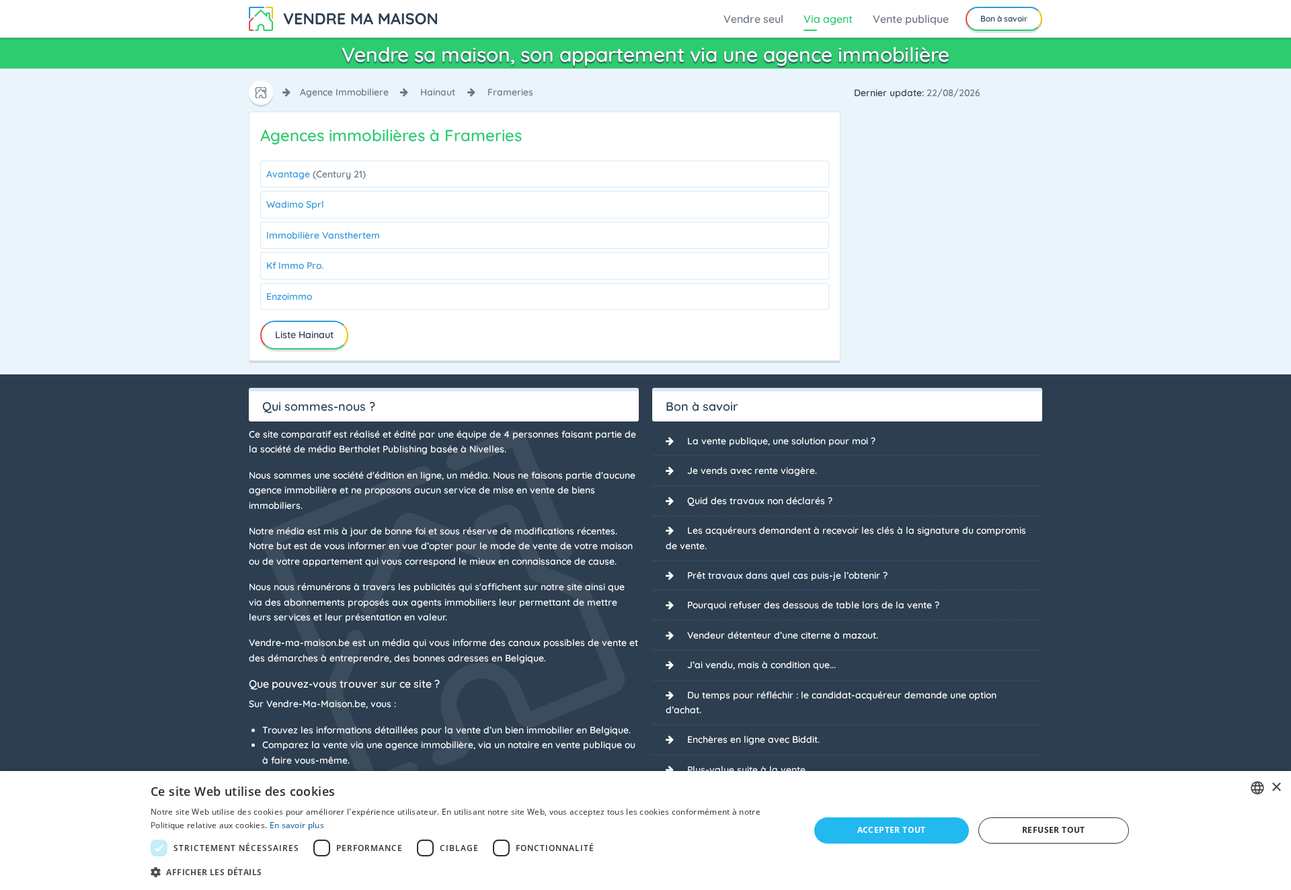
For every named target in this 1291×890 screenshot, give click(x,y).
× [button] (1276, 787)
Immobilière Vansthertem (323, 235)
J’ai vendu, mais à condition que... (761, 665)
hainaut (437, 92)
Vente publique (911, 19)
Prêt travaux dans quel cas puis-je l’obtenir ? (787, 575)
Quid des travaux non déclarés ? (759, 501)
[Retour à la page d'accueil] (343, 17)
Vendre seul (753, 19)
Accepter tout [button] (891, 830)
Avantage (316, 174)
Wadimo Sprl (295, 204)
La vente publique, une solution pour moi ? (781, 441)
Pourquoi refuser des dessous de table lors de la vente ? (813, 605)
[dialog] (645, 830)
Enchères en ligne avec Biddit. (753, 739)
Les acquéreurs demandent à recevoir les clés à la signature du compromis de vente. (846, 537)
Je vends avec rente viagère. (752, 470)
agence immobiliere (344, 92)
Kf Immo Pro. (294, 265)
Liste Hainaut (304, 335)
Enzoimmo (289, 296)
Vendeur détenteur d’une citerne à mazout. (782, 635)
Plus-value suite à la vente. (747, 770)
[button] (470, 872)
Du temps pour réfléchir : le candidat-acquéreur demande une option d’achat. (831, 702)
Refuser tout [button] (1053, 830)
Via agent (828, 19)
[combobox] (1257, 788)
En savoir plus (297, 825)
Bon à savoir (1003, 18)
